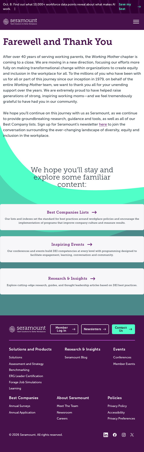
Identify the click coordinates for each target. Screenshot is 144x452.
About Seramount (73, 398)
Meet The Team (67, 406)
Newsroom (64, 412)
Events (119, 349)
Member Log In (62, 329)
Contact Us (121, 329)
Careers (62, 418)
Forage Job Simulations (25, 382)
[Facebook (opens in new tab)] (114, 435)
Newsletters (92, 329)
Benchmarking (19, 369)
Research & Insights (82, 349)
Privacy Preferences (121, 418)
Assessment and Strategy (26, 363)
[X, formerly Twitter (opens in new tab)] (132, 435)
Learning (15, 388)
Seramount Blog (76, 357)
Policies (115, 398)
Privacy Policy (117, 406)
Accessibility (116, 412)
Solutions (15, 357)
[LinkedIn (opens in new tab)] (106, 435)
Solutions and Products (30, 349)
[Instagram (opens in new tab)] (124, 435)
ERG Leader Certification (26, 376)
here (103, 124)
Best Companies (23, 398)
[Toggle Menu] (136, 22)
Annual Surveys (19, 406)
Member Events (124, 363)
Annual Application (22, 412)
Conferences (122, 357)
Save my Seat (125, 6)
